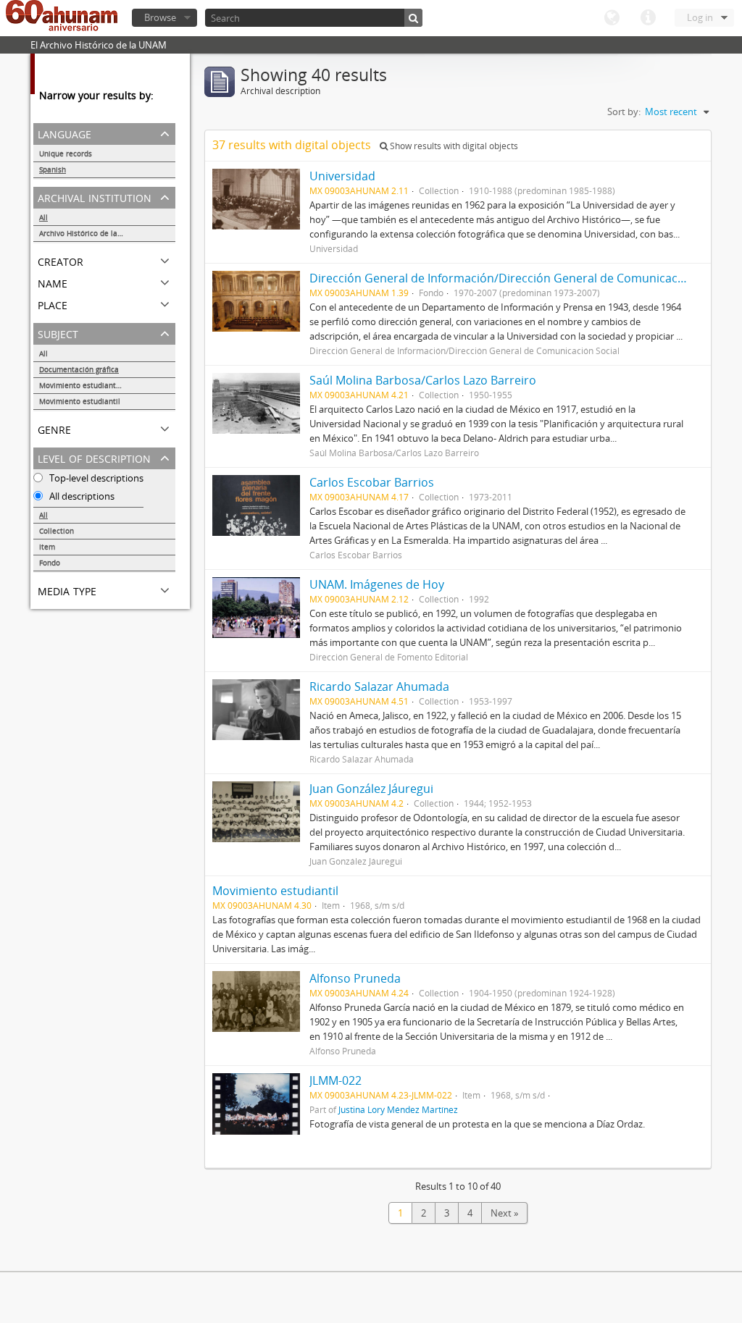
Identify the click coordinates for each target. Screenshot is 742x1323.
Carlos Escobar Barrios (371, 482)
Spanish (52, 169)
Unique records (65, 153)
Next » (504, 1212)
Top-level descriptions (95, 477)
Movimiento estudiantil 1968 (89, 385)
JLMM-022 (335, 1080)
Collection (56, 531)
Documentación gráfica (79, 369)
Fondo (49, 563)
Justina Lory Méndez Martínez (398, 1109)
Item (47, 547)
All (43, 217)
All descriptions (80, 496)
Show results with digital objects (453, 146)
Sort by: (624, 111)
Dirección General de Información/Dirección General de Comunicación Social (519, 278)
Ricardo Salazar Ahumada (379, 686)
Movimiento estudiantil (79, 401)
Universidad (342, 176)
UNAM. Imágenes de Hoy (376, 584)
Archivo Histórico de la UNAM (90, 233)
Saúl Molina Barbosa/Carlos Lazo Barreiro (422, 380)
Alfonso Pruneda (358, 978)
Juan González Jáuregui (371, 789)
